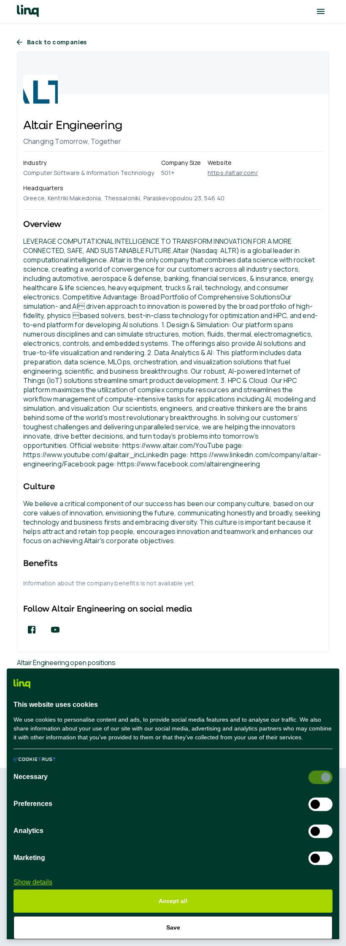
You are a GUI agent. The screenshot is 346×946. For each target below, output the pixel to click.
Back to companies (57, 42)
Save (173, 927)
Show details (33, 882)
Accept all (173, 900)
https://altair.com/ (233, 173)
